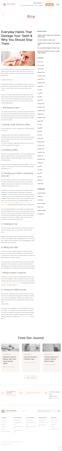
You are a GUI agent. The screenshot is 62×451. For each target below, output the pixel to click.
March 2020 (40, 62)
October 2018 (40, 114)
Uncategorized (40, 213)
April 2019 (39, 96)
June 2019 (39, 93)
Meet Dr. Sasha (4, 422)
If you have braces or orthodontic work (10, 283)
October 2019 (40, 79)
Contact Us (3, 429)
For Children (53, 424)
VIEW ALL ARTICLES (31, 377)
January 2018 (40, 145)
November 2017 (41, 152)
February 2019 (40, 103)
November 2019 (41, 75)
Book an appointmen (25, 316)
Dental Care (40, 196)
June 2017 (39, 169)
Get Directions (56, 398)
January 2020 (40, 68)
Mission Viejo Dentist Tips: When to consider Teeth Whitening (48, 52)
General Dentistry (41, 203)
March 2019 (40, 100)
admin (4, 48)
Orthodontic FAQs (54, 429)
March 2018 (40, 138)
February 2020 (40, 65)
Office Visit (3, 424)
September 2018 (41, 117)
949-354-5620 (37, 3)
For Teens (53, 427)
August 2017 (40, 162)
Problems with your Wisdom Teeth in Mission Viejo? (48, 44)
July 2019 (39, 89)
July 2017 (39, 166)
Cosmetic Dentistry (41, 193)
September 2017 (41, 159)
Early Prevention (54, 422)
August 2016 (40, 183)
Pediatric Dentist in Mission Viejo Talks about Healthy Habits (48, 36)
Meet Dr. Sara (4, 420)
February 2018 (40, 142)
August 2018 (40, 121)
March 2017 (40, 180)
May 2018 (39, 131)
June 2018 (39, 128)
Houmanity (10, 444)
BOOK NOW (49, 4)
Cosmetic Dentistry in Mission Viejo (46, 40)
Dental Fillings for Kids (42, 422)
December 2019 (41, 72)
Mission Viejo (40, 207)
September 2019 (41, 82)
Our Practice (3, 427)
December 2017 (41, 148)
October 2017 (40, 155)
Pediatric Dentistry (41, 210)
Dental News (40, 200)
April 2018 (39, 135)
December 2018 (41, 107)
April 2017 (39, 176)
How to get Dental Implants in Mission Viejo (48, 48)
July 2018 (39, 124)
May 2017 (39, 173)
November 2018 (41, 110)
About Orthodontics (55, 420)
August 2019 (40, 86)
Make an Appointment (5, 431)
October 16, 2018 (12, 48)
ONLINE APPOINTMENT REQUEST (33, 392)
